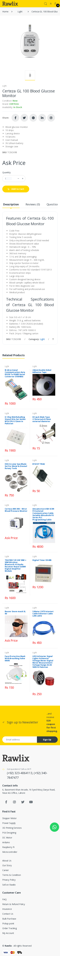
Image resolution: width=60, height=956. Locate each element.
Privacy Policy (9, 879)
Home (5, 11)
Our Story (7, 865)
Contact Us (7, 913)
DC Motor (7, 837)
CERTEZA (14, 103)
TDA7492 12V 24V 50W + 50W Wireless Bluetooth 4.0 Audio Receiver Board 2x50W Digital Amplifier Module (15, 565)
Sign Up (47, 739)
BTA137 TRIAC (38, 464)
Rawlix (8, 945)
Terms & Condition (11, 874)
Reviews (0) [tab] (33, 204)
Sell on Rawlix (9, 884)
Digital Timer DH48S (41, 560)
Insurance (7, 908)
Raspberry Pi (8, 847)
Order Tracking (9, 928)
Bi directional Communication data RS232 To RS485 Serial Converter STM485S (15, 373)
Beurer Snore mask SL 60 (15, 612)
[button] (45, 3)
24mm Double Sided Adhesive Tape (41, 371)
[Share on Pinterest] (33, 118)
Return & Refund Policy (13, 904)
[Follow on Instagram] (51, 118)
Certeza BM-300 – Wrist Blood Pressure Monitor (16, 510)
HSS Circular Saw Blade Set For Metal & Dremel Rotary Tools (16, 466)
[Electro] (10, 4)
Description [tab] (11, 204)
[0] (55, 3)
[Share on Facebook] (15, 118)
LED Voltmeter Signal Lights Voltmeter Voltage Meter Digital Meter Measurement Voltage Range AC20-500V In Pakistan (42, 661)
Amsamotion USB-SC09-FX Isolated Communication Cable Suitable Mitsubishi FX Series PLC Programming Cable (43, 514)
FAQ (4, 899)
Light (20, 11)
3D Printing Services (12, 827)
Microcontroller (9, 851)
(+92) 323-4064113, (20, 773)
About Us (6, 860)
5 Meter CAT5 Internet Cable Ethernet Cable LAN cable (43, 613)
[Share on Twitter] (24, 118)
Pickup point (8, 923)
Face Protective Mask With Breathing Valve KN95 (15, 658)
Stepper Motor (9, 818)
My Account (8, 933)
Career (5, 870)
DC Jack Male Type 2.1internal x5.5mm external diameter (41, 419)
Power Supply (9, 823)
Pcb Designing (9, 832)
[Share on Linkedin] (42, 118)
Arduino (6, 842)
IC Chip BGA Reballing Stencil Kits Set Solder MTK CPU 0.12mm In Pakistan (15, 420)
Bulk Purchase (9, 918)
